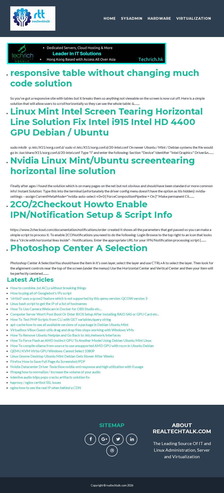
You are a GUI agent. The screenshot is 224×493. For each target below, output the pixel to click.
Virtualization (193, 18)
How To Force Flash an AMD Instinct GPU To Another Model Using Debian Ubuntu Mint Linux (80, 340)
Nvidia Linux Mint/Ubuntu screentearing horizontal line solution (102, 165)
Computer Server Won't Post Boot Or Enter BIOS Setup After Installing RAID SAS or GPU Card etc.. (84, 314)
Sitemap (111, 425)
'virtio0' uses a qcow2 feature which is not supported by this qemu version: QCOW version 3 (78, 298)
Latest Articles (30, 279)
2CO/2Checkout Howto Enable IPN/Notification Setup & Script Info (91, 209)
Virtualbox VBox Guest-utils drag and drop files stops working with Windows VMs (72, 330)
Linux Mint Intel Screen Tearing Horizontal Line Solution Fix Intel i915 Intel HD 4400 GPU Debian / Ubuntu (106, 122)
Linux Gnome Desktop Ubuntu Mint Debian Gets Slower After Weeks (62, 356)
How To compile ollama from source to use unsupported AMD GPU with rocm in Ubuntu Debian (82, 345)
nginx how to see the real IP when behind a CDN (45, 388)
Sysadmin (131, 18)
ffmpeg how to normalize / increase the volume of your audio (55, 372)
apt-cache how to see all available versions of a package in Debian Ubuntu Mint (69, 324)
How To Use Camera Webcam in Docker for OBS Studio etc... (56, 309)
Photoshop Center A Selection (79, 248)
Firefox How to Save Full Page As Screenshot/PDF (47, 361)
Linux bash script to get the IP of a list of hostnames (48, 303)
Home (110, 18)
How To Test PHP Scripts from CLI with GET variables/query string (60, 319)
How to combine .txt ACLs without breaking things (48, 288)
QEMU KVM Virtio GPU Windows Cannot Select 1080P (52, 351)
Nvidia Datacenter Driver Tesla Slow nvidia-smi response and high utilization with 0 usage (76, 366)
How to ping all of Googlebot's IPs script (41, 293)
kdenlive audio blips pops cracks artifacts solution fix (50, 377)
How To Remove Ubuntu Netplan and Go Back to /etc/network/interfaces (65, 335)
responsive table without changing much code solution (104, 78)
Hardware (159, 18)
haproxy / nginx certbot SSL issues (35, 382)
